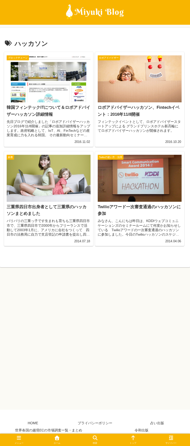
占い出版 (157, 423)
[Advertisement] (95, 337)
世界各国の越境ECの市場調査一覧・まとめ (48, 430)
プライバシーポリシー (95, 423)
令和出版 (141, 430)
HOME (33, 423)
